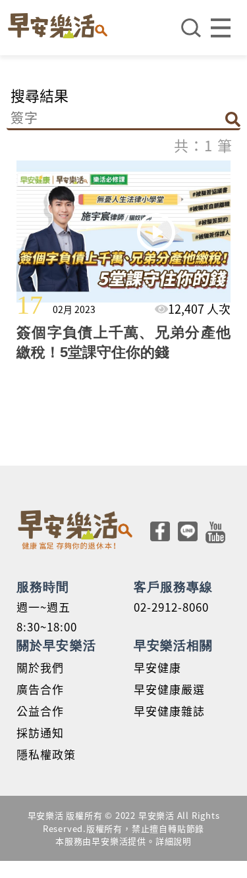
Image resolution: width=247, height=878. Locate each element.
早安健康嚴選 (169, 689)
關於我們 (40, 667)
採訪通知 (40, 732)
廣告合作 (40, 689)
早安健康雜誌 (169, 710)
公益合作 (40, 710)
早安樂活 (58, 25)
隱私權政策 (46, 754)
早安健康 (157, 667)
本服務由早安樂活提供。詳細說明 (123, 841)
